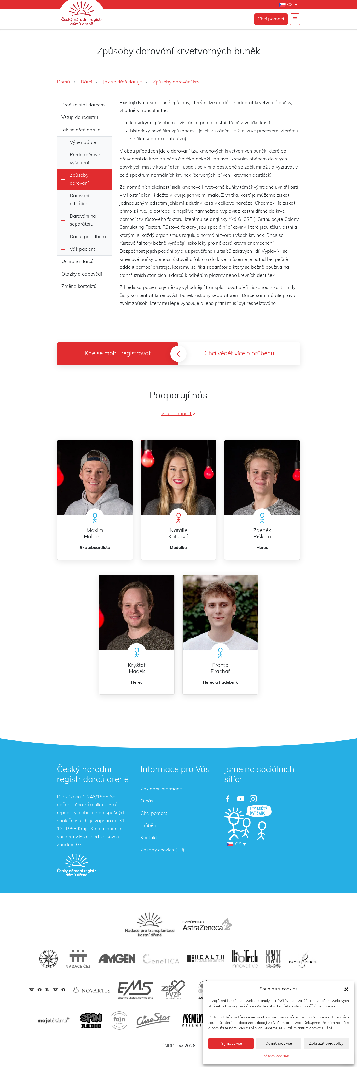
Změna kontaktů (78, 286)
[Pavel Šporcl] (303, 959)
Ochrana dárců (77, 261)
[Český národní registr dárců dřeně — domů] (76, 864)
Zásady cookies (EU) (162, 850)
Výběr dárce (83, 142)
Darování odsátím (79, 200)
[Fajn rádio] (119, 1020)
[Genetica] (161, 958)
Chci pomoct (271, 19)
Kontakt (149, 837)
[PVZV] (173, 989)
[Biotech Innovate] (245, 959)
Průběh (148, 825)
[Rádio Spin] (91, 1020)
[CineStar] (153, 1020)
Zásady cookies (276, 1056)
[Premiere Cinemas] (194, 1020)
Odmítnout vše (278, 1044)
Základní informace (161, 789)
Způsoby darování (79, 179)
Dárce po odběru (88, 236)
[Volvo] (47, 989)
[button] (346, 989)
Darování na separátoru (83, 220)
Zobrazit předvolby (326, 1044)
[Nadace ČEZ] (78, 959)
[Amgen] (116, 958)
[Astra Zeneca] (207, 924)
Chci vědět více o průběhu (239, 354)
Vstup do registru (79, 117)
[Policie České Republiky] (48, 959)
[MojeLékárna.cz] (52, 1020)
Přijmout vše (231, 1044)
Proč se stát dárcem (83, 105)
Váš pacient (82, 249)
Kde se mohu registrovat (118, 354)
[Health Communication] (205, 958)
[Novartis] (91, 990)
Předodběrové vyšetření (85, 159)
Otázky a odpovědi (81, 274)
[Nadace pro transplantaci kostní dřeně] (150, 924)
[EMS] (135, 989)
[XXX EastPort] (273, 959)
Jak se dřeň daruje (80, 130)
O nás (147, 801)
